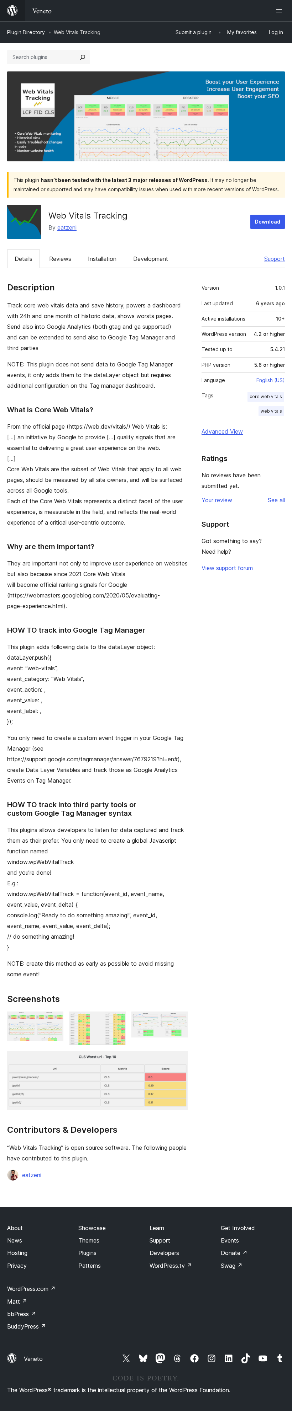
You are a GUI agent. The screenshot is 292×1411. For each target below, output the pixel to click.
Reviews (60, 258)
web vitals (271, 411)
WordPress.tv (171, 1265)
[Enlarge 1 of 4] (53, 1021)
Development (150, 258)
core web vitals (266, 396)
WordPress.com (31, 1288)
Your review (217, 500)
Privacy (17, 1265)
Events (230, 1240)
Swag (232, 1265)
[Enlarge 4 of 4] (178, 1060)
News (14, 1240)
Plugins (87, 1252)
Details (23, 258)
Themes (88, 1240)
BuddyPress (26, 1326)
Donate (234, 1252)
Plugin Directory (26, 32)
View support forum (227, 568)
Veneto (33, 1358)
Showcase (92, 1228)
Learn (157, 1228)
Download (267, 222)
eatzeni (67, 227)
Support (274, 258)
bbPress (21, 1314)
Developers (164, 1252)
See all (276, 500)
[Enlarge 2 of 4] (116, 1021)
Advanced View (222, 431)
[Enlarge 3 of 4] (178, 1021)
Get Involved (238, 1228)
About (15, 1228)
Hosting (17, 1252)
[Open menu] (280, 10)
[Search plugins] (82, 57)
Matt (17, 1301)
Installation (102, 258)
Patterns (89, 1265)
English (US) (270, 380)
